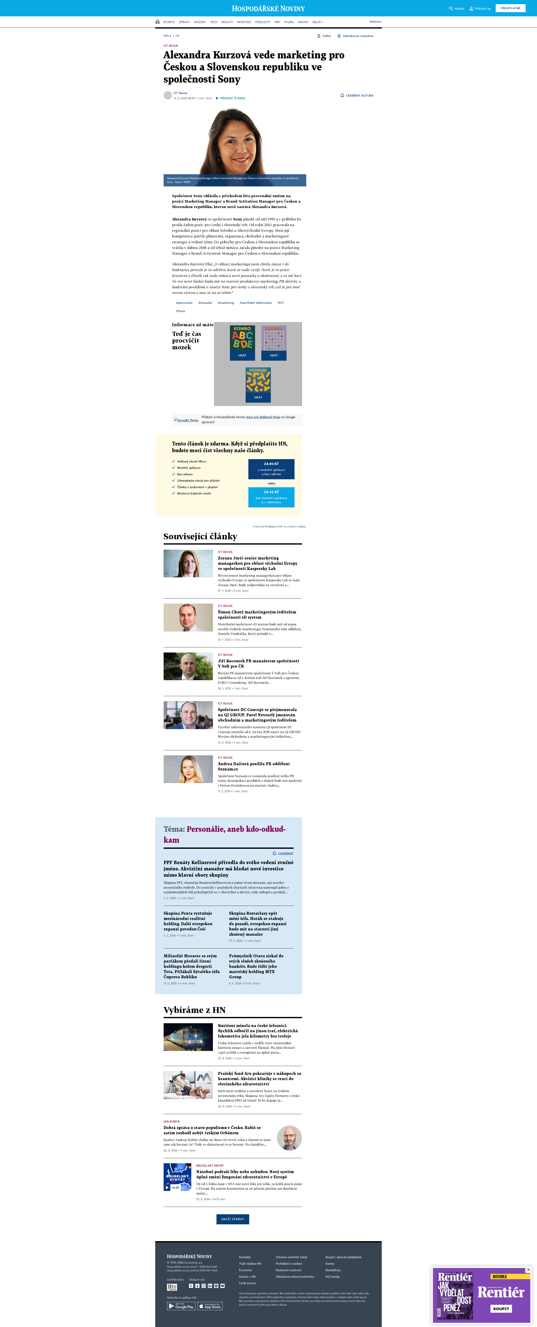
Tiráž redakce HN (250, 1263)
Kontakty (245, 1257)
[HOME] (157, 22)
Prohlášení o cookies (289, 1263)
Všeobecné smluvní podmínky (295, 1276)
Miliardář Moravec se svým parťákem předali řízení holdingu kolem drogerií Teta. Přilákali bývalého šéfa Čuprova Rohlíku (192, 966)
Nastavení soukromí (288, 1270)
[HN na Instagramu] (204, 1286)
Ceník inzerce (247, 1283)
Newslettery (333, 1270)
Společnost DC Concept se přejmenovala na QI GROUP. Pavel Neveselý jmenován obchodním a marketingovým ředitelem (257, 715)
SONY (187, 182)
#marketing (226, 302)
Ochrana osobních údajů (291, 1257)
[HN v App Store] (210, 1306)
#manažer (205, 302)
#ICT (281, 302)
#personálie (184, 302)
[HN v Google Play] (181, 1306)
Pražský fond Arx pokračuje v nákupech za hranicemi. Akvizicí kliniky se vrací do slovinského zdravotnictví (259, 1079)
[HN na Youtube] (222, 1286)
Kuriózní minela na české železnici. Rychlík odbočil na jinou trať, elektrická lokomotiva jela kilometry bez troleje (258, 1031)
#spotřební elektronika (256, 302)
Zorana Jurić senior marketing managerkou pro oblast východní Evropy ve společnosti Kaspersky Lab (257, 564)
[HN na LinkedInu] (210, 1286)
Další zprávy (233, 1219)
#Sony (180, 311)
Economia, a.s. (194, 1262)
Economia (245, 1270)
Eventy (330, 1263)
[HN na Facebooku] (197, 1286)
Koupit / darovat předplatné (343, 1257)
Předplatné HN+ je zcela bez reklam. (285, 526)
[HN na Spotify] (216, 1286)
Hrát (243, 355)
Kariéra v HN (247, 1276)
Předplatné (511, 8)
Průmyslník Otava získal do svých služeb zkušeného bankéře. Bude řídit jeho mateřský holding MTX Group (256, 966)
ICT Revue (180, 93)
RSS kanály (333, 1276)
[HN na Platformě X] (191, 1286)
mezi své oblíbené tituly (263, 417)
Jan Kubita (172, 1121)
